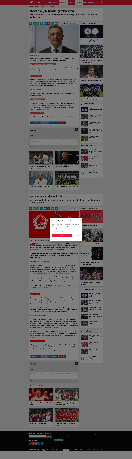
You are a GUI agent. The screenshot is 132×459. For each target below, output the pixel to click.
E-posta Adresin (55, 228)
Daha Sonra (76, 235)
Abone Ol (61, 235)
